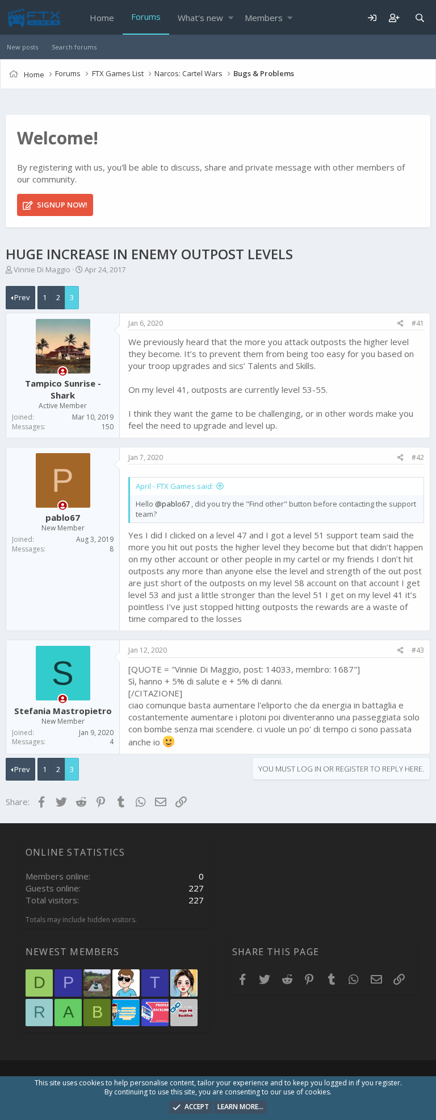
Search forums (74, 47)
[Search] (419, 18)
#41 (418, 323)
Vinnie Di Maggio (42, 269)
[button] (230, 18)
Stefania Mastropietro (63, 710)
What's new (200, 17)
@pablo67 (172, 504)
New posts (22, 47)
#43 (418, 650)
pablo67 (62, 517)
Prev (22, 297)
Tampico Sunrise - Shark (63, 389)
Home (102, 17)
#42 (418, 457)
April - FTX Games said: (174, 486)
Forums (146, 16)
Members (264, 17)
